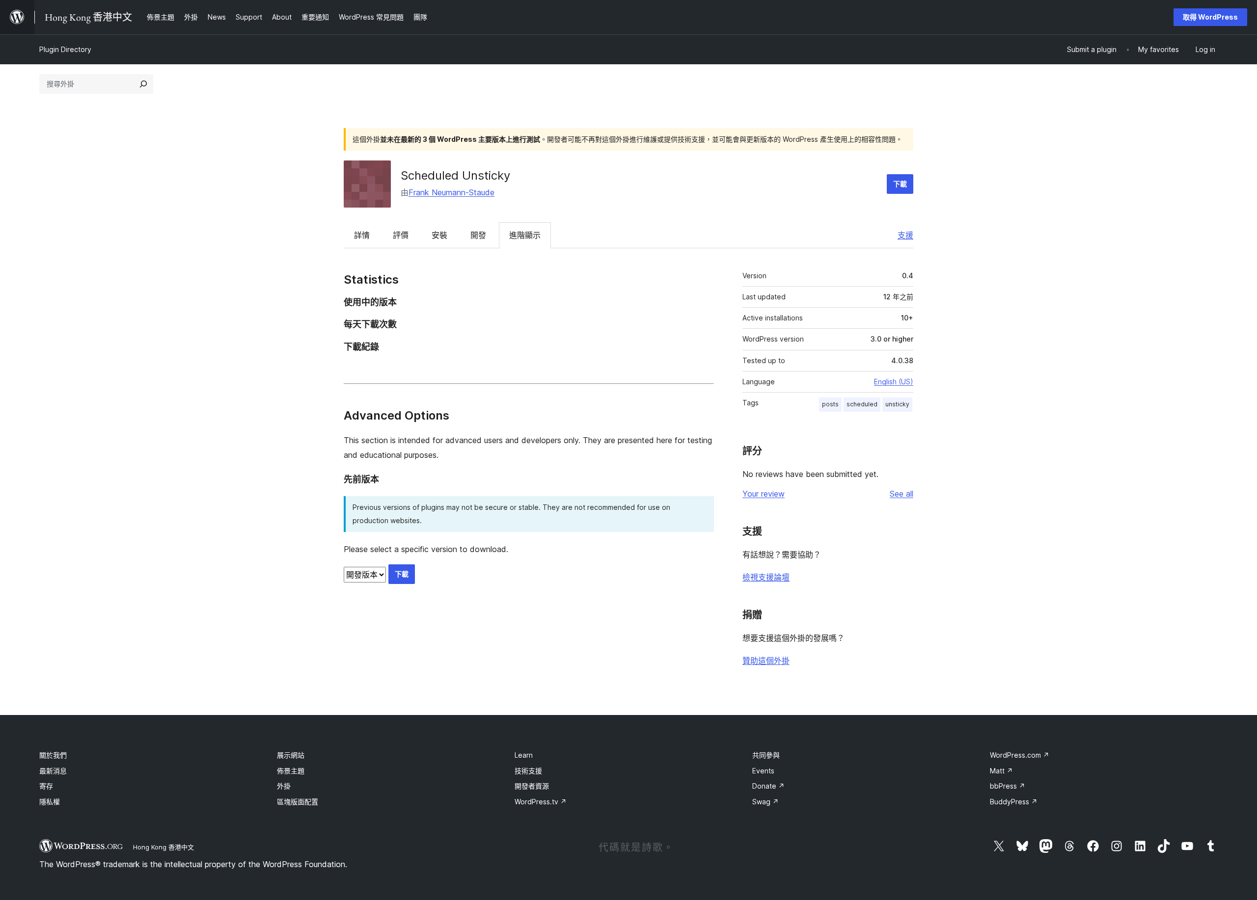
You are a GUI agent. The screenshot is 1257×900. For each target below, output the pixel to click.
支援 (905, 235)
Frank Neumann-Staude (451, 192)
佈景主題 (290, 771)
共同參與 (766, 755)
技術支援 (528, 771)
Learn (524, 755)
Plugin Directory (65, 49)
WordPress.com (1019, 755)
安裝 (439, 235)
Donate (768, 786)
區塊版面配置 (297, 801)
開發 (478, 235)
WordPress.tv (541, 801)
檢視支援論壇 (766, 577)
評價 (401, 235)
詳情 (362, 235)
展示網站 (290, 755)
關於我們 (53, 755)
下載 (900, 184)
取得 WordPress (1210, 17)
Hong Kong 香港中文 (163, 847)
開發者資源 (532, 786)
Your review (763, 494)
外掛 (284, 786)
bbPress (1007, 786)
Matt (1001, 771)
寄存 (46, 786)
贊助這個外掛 (766, 660)
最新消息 (53, 771)
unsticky (897, 404)
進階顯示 (525, 235)
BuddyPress (1014, 801)
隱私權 (49, 801)
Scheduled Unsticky (455, 175)
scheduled (862, 404)
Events (763, 771)
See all (901, 494)
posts (830, 404)
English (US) (893, 381)
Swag (765, 801)
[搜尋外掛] (143, 84)
